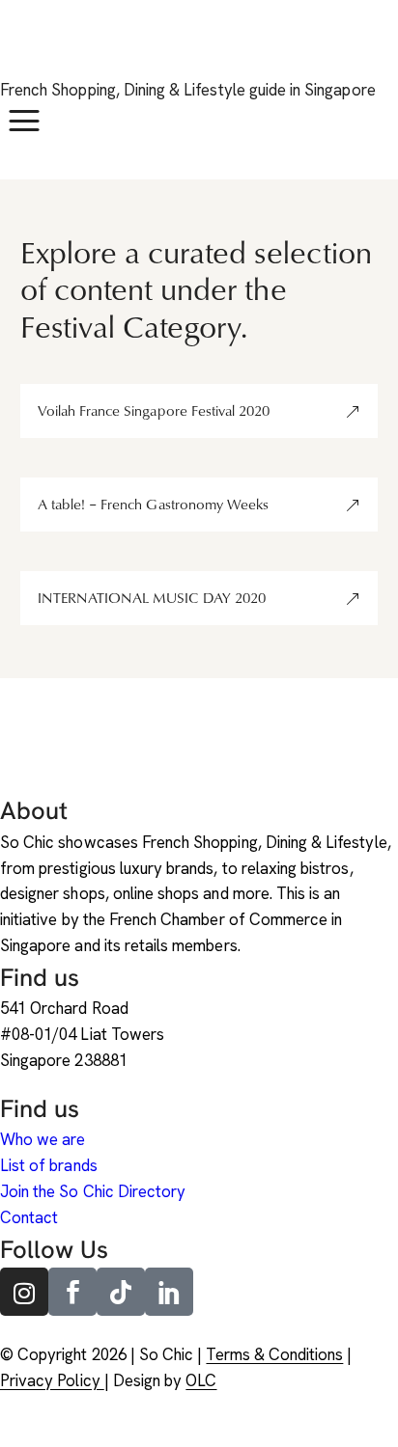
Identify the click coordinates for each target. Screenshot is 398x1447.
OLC (200, 1380)
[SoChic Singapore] (24, 50)
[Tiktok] (121, 1292)
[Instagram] (24, 1292)
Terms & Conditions (274, 1354)
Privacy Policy (52, 1380)
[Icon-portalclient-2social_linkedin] (169, 1292)
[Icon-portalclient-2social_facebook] (72, 1292)
